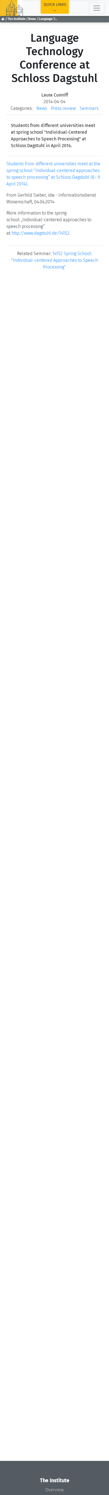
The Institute (16, 19)
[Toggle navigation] (97, 8)
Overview (54, 1489)
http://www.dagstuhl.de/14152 (40, 233)
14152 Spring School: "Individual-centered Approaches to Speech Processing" (54, 260)
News (32, 19)
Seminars (89, 108)
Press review (63, 108)
